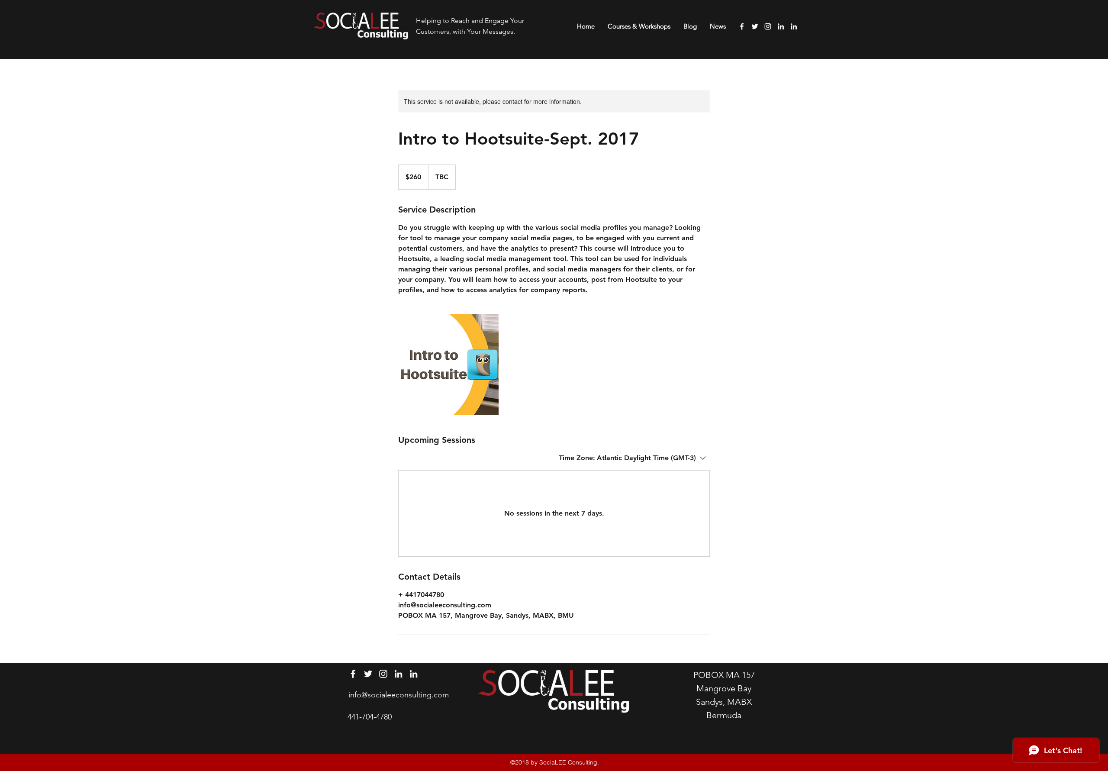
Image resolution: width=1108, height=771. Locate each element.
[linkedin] (780, 26)
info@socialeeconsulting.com (398, 695)
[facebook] (742, 26)
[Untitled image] (448, 364)
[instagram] (767, 26)
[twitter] (754, 26)
